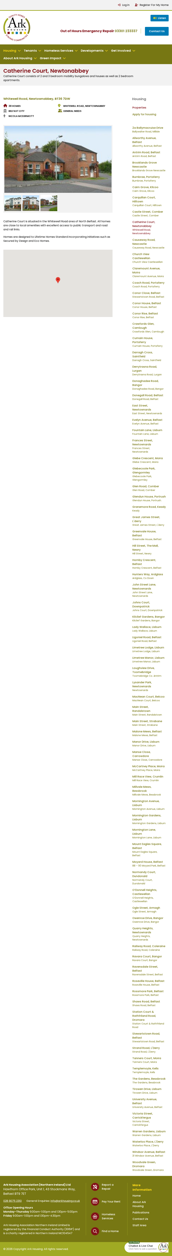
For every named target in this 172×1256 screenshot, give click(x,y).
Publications (141, 1212)
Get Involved (121, 50)
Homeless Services (58, 50)
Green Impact (50, 58)
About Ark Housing (17, 58)
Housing (9, 50)
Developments (92, 50)
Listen (162, 18)
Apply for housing (144, 114)
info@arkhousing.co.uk (65, 1201)
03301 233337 (126, 31)
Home (137, 1196)
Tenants (30, 50)
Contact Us (157, 31)
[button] (163, 1247)
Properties (139, 108)
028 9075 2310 (12, 1201)
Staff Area (139, 1225)
